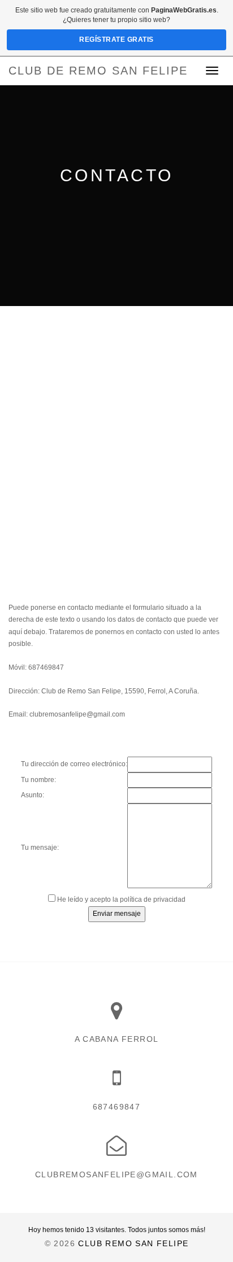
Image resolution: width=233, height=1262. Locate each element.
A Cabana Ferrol (117, 1038)
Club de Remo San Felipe (98, 70)
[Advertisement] (116, 428)
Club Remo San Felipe (133, 1243)
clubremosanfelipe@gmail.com (77, 714)
